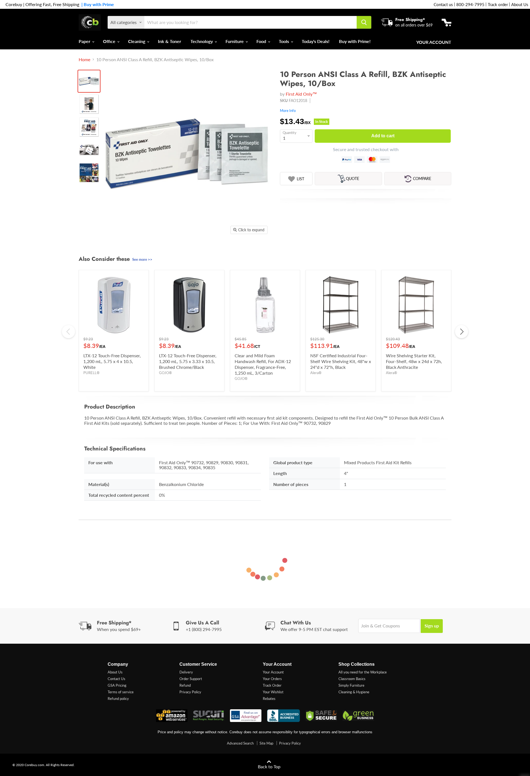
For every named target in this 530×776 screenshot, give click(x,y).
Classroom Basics (351, 678)
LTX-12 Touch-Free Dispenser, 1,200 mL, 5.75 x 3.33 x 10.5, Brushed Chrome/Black (187, 361)
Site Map (266, 743)
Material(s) (98, 484)
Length (280, 473)
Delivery (186, 672)
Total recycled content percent (118, 495)
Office (109, 41)
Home (84, 59)
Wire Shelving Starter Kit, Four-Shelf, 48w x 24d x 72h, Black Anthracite (414, 361)
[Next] (461, 331)
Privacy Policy (190, 692)
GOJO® (165, 372)
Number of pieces (290, 484)
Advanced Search (240, 743)
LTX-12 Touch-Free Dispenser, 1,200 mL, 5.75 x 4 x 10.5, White (112, 361)
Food (261, 41)
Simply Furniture (351, 685)
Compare (422, 178)
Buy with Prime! (355, 41)
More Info (288, 110)
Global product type (292, 462)
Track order (498, 4)
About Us (519, 4)
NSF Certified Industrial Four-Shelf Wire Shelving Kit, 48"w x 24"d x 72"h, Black (340, 361)
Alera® (316, 372)
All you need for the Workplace (362, 672)
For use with (100, 462)
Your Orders (272, 678)
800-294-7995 (470, 4)
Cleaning (137, 41)
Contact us (443, 4)
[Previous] (68, 331)
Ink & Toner (169, 41)
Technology (202, 41)
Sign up (432, 625)
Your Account (433, 42)
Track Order (272, 685)
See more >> (142, 259)
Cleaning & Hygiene (353, 692)
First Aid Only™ (301, 93)
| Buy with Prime (96, 4)
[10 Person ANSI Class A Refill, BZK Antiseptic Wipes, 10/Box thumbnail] (89, 81)
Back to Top (269, 766)
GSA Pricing (117, 685)
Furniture (235, 41)
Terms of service (121, 692)
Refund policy (118, 698)
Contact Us (116, 678)
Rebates (269, 698)
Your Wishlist (273, 692)
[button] (296, 179)
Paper (85, 41)
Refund (185, 685)
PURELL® (91, 372)
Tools (284, 41)
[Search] (364, 22)
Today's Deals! (316, 41)
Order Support (190, 678)
